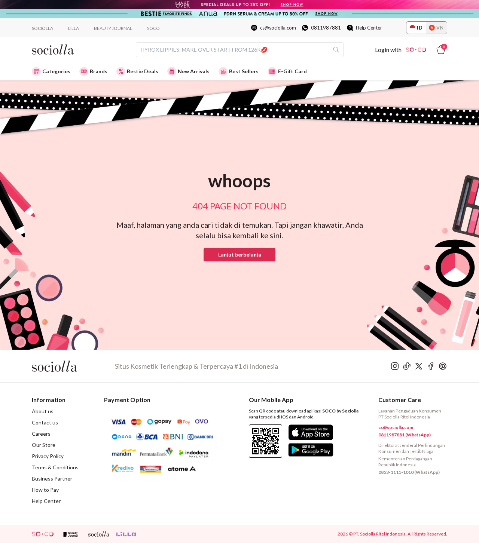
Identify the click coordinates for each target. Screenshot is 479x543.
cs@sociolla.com (278, 28)
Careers (41, 433)
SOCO (153, 28)
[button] (239, 254)
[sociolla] (99, 534)
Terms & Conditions (55, 467)
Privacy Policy (48, 456)
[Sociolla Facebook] (430, 366)
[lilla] (127, 534)
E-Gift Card (292, 71)
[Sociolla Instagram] (394, 366)
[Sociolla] (73, 366)
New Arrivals (194, 71)
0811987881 (326, 28)
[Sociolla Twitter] (418, 366)
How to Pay (45, 490)
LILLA (73, 28)
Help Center (369, 28)
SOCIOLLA (42, 28)
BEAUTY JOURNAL (113, 28)
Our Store (43, 445)
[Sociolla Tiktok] (406, 366)
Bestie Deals (142, 71)
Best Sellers (244, 71)
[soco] (43, 534)
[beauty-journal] (71, 534)
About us (43, 411)
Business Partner (52, 478)
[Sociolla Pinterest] (442, 366)
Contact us (45, 422)
